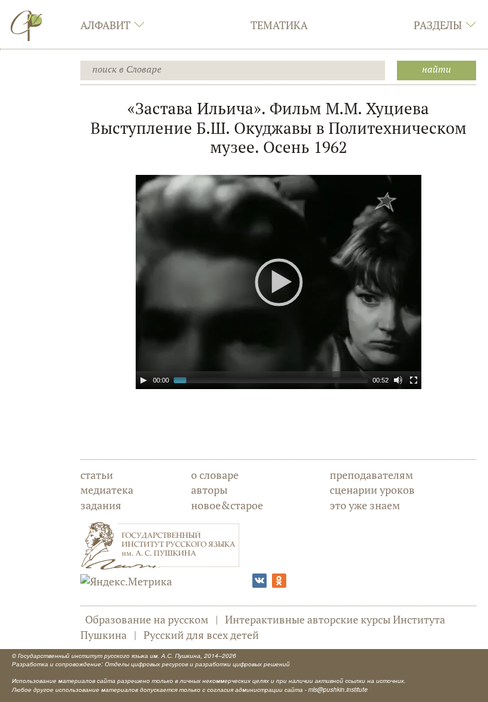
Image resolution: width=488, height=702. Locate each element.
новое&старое (227, 505)
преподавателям (371, 475)
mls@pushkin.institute (338, 689)
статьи (96, 475)
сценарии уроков (372, 489)
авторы (209, 489)
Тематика (279, 25)
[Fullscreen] (413, 380)
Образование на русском (146, 619)
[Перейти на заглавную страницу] (27, 26)
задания (100, 505)
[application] (278, 282)
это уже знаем (365, 505)
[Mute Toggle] (398, 380)
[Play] (143, 380)
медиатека (106, 489)
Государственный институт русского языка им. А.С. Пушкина (109, 655)
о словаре (215, 475)
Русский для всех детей (201, 635)
